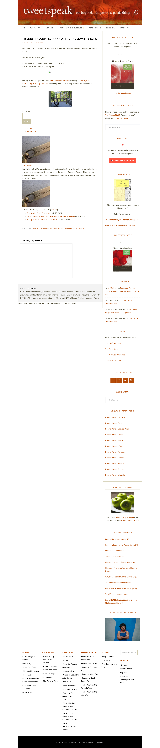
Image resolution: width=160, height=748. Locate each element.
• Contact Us (27, 692)
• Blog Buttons (126, 669)
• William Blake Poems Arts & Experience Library (69, 716)
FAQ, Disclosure (88, 742)
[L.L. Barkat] (36, 162)
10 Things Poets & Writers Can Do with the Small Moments (51, 216)
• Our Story (26, 663)
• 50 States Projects (69, 689)
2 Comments (38, 43)
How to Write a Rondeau (115, 457)
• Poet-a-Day (67, 682)
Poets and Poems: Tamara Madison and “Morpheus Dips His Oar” (122, 291)
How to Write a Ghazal (114, 434)
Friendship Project (71, 228)
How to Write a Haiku (114, 440)
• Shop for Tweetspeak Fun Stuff (127, 679)
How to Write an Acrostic (115, 417)
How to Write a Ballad (114, 423)
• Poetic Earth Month (89, 663)
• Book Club (66, 660)
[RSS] (119, 380)
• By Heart (124, 672)
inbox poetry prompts (125, 517)
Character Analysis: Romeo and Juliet (120, 562)
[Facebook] (113, 380)
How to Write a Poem (130, 520)
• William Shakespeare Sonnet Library (70, 726)
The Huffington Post (113, 343)
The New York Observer (115, 355)
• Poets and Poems (69, 685)
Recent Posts (32, 131)
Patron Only (83, 228)
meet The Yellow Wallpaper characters (121, 225)
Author (30, 128)
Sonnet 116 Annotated (114, 556)
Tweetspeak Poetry (80, 12)
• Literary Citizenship (30, 671)
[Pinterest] (131, 380)
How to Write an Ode (113, 446)
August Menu (122, 118)
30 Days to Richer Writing (58, 80)
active (33, 228)
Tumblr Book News (113, 360)
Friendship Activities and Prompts (52, 228)
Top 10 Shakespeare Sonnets (117, 594)
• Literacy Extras (68, 671)
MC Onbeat (112, 288)
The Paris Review (112, 349)
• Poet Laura (27, 675)
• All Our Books (68, 656)
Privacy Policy (100, 742)
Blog (38, 228)
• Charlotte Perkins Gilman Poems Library (69, 696)
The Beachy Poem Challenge (38, 213)
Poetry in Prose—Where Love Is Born (42, 219)
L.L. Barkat (27, 165)
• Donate (123, 665)
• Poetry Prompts (49, 673)
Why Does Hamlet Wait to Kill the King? (121, 577)
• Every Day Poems (108, 656)
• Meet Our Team (29, 667)
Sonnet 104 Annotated (114, 550)
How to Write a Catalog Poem (117, 429)
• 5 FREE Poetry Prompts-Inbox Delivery (48, 659)
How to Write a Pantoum (115, 452)
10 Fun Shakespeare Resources (118, 582)
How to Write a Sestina (114, 463)
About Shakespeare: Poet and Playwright (122, 588)
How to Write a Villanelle (115, 475)
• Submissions (47, 677)
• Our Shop (105, 660)
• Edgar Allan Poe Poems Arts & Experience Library (69, 706)
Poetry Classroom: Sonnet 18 (117, 539)
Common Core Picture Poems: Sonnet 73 (121, 545)
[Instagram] (125, 380)
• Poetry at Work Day (89, 674)
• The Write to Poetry (50, 681)
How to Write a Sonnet (114, 469)
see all (54, 209)
